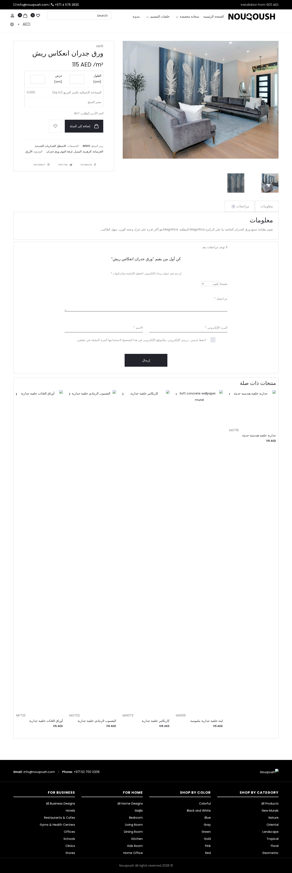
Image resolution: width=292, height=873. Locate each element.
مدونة (136, 16)
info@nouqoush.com (33, 5)
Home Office (133, 853)
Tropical (273, 839)
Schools (69, 839)
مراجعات (241, 206)
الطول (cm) (97, 79)
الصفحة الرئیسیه (213, 16)
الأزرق (28, 151)
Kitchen (137, 839)
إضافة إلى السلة (80, 126)
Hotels (70, 810)
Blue (208, 817)
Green (206, 832)
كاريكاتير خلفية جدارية (156, 721)
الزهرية (87, 151)
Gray (207, 825)
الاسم (138, 327)
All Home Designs (130, 803)
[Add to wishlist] (55, 126)
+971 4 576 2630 (67, 5)
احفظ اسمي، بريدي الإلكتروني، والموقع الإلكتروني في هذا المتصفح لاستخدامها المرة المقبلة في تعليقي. (141, 340)
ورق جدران (52, 151)
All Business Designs (60, 803)
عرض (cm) (58, 79)
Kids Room (135, 846)
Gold (207, 839)
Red (208, 853)
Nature (273, 817)
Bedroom (136, 817)
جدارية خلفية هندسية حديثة (259, 435)
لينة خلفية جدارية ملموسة (206, 721)
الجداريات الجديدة (45, 146)
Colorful (205, 803)
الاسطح (61, 146)
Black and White (199, 810)
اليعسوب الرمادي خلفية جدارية (97, 721)
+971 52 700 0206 (87, 772)
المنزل (78, 151)
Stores (70, 853)
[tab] (267, 206)
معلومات (266, 206)
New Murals (270, 810)
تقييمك (223, 284)
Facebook (86, 164)
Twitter (63, 164)
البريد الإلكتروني (216, 327)
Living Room (134, 825)
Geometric (270, 853)
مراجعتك (220, 299)
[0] (38, 15)
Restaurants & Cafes (59, 817)
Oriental (273, 825)
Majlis (139, 810)
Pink (208, 846)
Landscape (270, 832)
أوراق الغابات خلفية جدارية (46, 721)
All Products (270, 803)
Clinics (70, 846)
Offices (69, 832)
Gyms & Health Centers (57, 825)
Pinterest (39, 164)
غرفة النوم (66, 151)
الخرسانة (98, 151)
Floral (275, 846)
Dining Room (133, 832)
